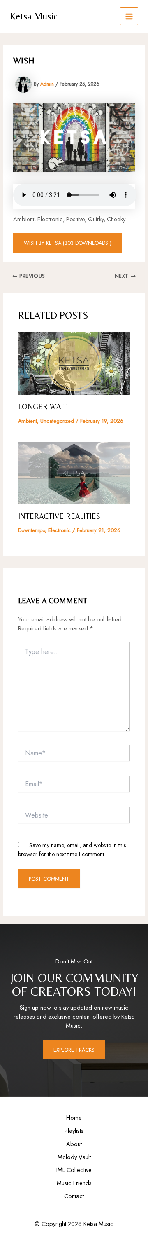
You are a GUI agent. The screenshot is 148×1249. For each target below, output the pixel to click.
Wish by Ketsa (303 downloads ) (67, 243)
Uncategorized (57, 421)
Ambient (27, 421)
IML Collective (74, 1169)
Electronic (59, 530)
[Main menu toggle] (129, 16)
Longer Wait (42, 406)
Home (74, 1117)
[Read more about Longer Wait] (74, 363)
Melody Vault (74, 1157)
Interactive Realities (59, 516)
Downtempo (31, 530)
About (74, 1143)
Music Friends (74, 1183)
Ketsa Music (34, 15)
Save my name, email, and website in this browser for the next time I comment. (72, 849)
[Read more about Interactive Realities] (74, 472)
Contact (74, 1196)
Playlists (74, 1130)
